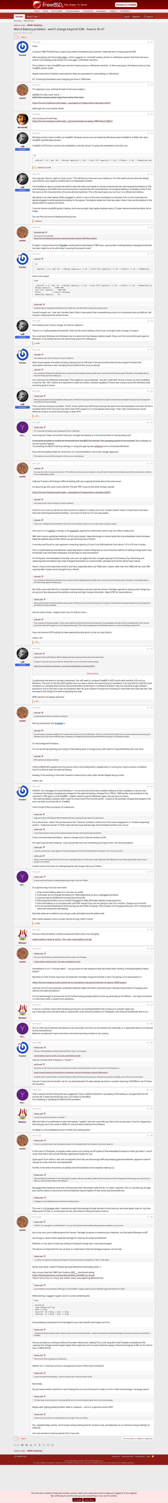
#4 (152, 133)
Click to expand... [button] (93, 673)
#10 (151, 391)
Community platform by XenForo (84, 1461)
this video (62, 57)
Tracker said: (38, 396)
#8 (152, 321)
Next (23, 37)
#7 (152, 254)
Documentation (73, 11)
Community (88, 11)
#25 (151, 1217)
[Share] (148, 42)
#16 (151, 872)
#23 (151, 1109)
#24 (151, 1135)
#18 (151, 949)
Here (37, 1129)
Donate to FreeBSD (126, 4)
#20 (151, 1024)
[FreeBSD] (59, 8)
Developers (101, 11)
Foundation (125, 11)
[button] (39, 16)
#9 (152, 350)
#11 (151, 422)
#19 (151, 1005)
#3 (152, 114)
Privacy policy (140, 1456)
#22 (151, 1090)
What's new (32, 16)
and (44, 168)
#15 (151, 786)
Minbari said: (38, 953)
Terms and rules (127, 1456)
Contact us (116, 1456)
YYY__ (74, 1272)
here (112, 451)
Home (36, 11)
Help (148, 1456)
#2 (152, 85)
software (98, 446)
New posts (18, 21)
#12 (151, 463)
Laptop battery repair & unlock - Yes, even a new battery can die (62, 939)
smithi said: (38, 304)
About (45, 11)
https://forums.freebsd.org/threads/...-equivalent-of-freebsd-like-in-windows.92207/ (71, 103)
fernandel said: (39, 232)
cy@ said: (37, 259)
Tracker (18, 33)
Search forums (28, 21)
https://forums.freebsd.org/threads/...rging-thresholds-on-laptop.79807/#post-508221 (72, 121)
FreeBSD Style (21, 1456)
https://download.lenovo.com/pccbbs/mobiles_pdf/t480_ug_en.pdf (63, 1275)
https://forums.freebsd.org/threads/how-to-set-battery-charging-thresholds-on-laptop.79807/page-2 (79, 982)
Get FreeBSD (57, 11)
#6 (152, 227)
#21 (151, 1043)
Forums (19, 16)
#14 (151, 708)
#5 (152, 174)
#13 (151, 649)
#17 (151, 930)
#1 (152, 42)
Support (113, 11)
